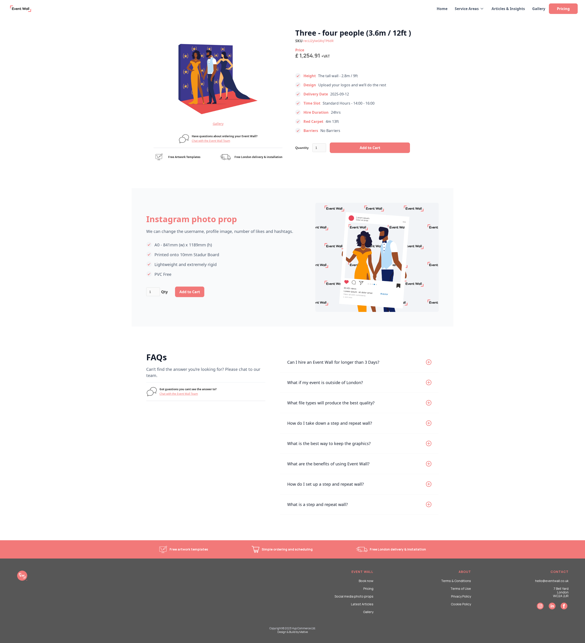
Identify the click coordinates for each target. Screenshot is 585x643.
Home (442, 8)
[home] (19, 8)
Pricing (368, 588)
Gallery (538, 8)
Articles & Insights (508, 8)
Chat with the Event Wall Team (211, 141)
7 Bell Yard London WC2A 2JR (561, 592)
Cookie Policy (461, 604)
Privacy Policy (461, 596)
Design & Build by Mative (292, 632)
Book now (366, 581)
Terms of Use (460, 588)
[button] (469, 8)
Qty (164, 292)
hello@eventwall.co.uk (552, 581)
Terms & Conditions (456, 581)
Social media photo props (354, 596)
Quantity (302, 148)
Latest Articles (362, 604)
